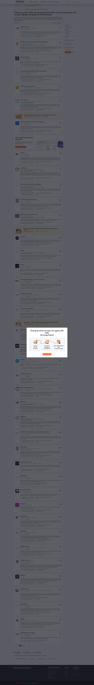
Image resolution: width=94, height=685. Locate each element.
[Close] (66, 329)
